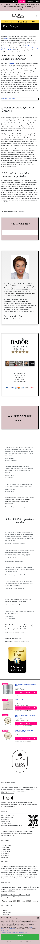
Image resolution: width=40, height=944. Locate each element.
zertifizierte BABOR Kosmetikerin (13, 286)
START (5, 211)
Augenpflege (6, 847)
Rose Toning (11, 889)
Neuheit (6, 38)
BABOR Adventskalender (18, 895)
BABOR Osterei (6, 895)
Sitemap (5, 910)
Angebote (5, 857)
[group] (8, 689)
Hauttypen (6, 853)
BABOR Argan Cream (20, 699)
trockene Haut (31, 48)
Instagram (19, 293)
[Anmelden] (13, 1)
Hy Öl (29, 887)
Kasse (37, 1)
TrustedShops (31, 293)
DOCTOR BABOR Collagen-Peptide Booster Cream (25, 685)
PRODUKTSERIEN (12, 211)
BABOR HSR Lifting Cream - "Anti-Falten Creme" (25, 716)
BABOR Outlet (16, 897)
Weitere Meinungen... (7, 793)
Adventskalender (21, 889)
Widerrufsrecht (7, 912)
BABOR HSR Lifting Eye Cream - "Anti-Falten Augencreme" (24, 731)
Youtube (12, 293)
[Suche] (16, 1)
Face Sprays (11, 63)
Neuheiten (6, 855)
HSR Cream (11, 891)
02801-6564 (31, 1)
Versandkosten (28, 694)
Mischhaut (11, 50)
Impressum (6, 914)
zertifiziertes (24, 870)
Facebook (7, 293)
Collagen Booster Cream (8, 887)
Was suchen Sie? (20, 223)
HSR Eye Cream (22, 887)
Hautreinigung (7, 845)
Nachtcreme (6, 851)
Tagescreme (6, 849)
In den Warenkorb (25, 692)
